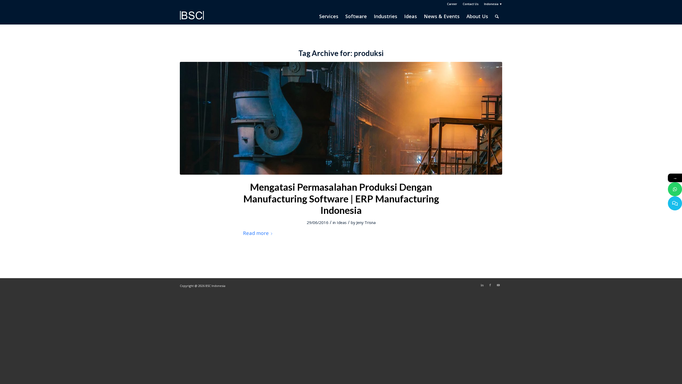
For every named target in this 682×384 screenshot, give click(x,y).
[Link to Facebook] (490, 285)
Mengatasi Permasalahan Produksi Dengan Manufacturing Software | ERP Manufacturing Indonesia (341, 198)
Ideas (342, 222)
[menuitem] (452, 4)
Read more (256, 233)
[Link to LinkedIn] (482, 285)
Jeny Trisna (366, 222)
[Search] (497, 16)
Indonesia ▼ (493, 4)
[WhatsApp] (675, 189)
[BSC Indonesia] (192, 19)
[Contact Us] (675, 203)
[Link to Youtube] (498, 285)
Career (452, 4)
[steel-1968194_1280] (341, 118)
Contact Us (470, 4)
